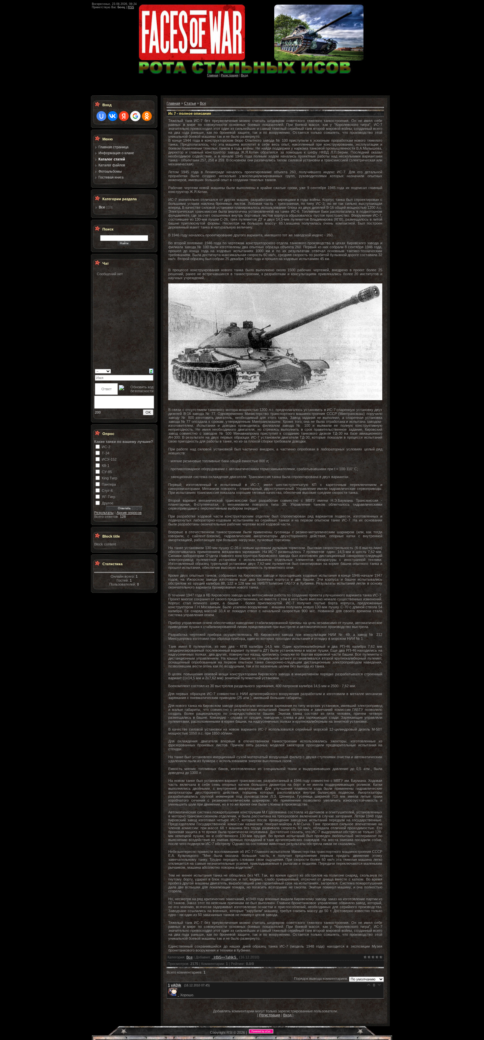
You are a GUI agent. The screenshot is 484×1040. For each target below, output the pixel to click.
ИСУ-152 (109, 459)
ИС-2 (106, 447)
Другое (107, 503)
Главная (212, 75)
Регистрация (229, 75)
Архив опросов (129, 513)
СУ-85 (107, 472)
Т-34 (105, 453)
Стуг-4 (107, 491)
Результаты (104, 513)
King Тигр (109, 478)
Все (102, 207)
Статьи (190, 103)
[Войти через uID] (101, 116)
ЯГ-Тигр (108, 497)
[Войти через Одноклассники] (147, 116)
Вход (244, 75)
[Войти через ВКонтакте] (113, 116)
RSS (131, 7)
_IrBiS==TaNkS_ (225, 957)
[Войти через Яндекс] (124, 116)
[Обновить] (151, 371)
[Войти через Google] (135, 116)
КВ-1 (105, 466)
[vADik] (174, 995)
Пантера (109, 484)
